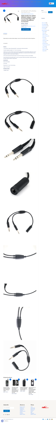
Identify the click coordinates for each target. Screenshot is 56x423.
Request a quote (22, 406)
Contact (32, 1)
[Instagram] (3, 414)
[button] (18, 11)
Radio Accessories (25, 10)
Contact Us (21, 413)
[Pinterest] (5, 414)
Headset (30, 10)
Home (13, 1)
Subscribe (6, 410)
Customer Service (22, 411)
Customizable (17, 1)
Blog (35, 1)
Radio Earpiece (25, 27)
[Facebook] (7, 414)
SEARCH (50, 12)
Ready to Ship (22, 1)
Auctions (21, 412)
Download (39, 1)
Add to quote (26, 29)
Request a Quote (14, 5)
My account (28, 1)
